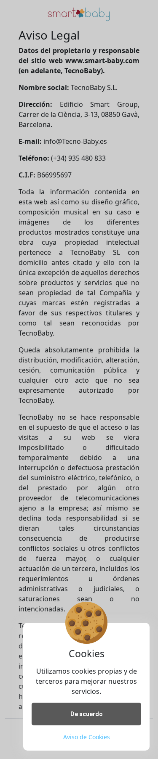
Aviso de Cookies (86, 737)
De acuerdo (86, 714)
